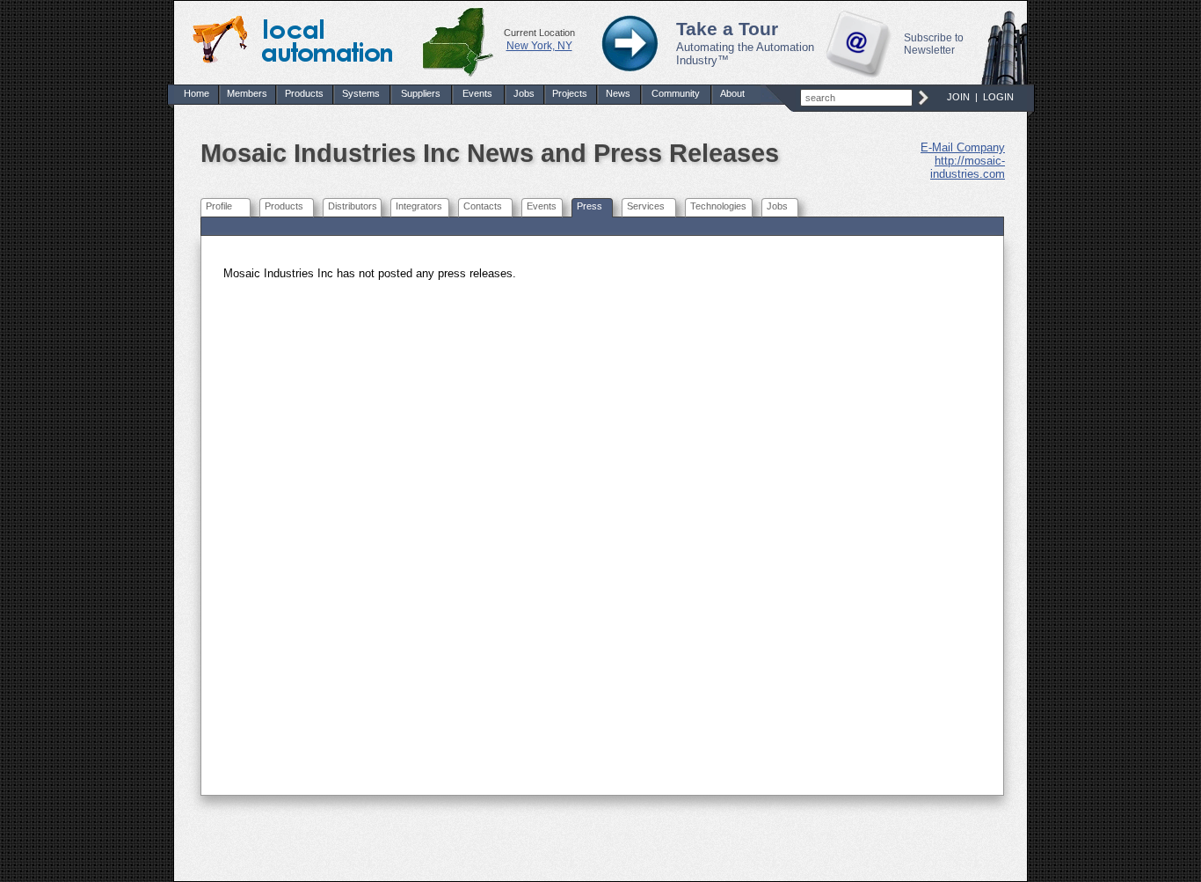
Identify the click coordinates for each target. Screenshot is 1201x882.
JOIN (958, 97)
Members (247, 93)
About (732, 93)
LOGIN (998, 97)
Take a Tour (727, 29)
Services (646, 206)
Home (196, 93)
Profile (219, 206)
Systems (361, 93)
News (618, 93)
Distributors (352, 206)
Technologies (718, 206)
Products (304, 93)
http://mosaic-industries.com (967, 167)
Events (477, 93)
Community (675, 93)
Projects (569, 93)
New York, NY (539, 46)
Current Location (539, 32)
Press (589, 206)
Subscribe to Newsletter (934, 44)
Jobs (524, 93)
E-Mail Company (963, 147)
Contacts (482, 206)
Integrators (419, 206)
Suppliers (420, 93)
